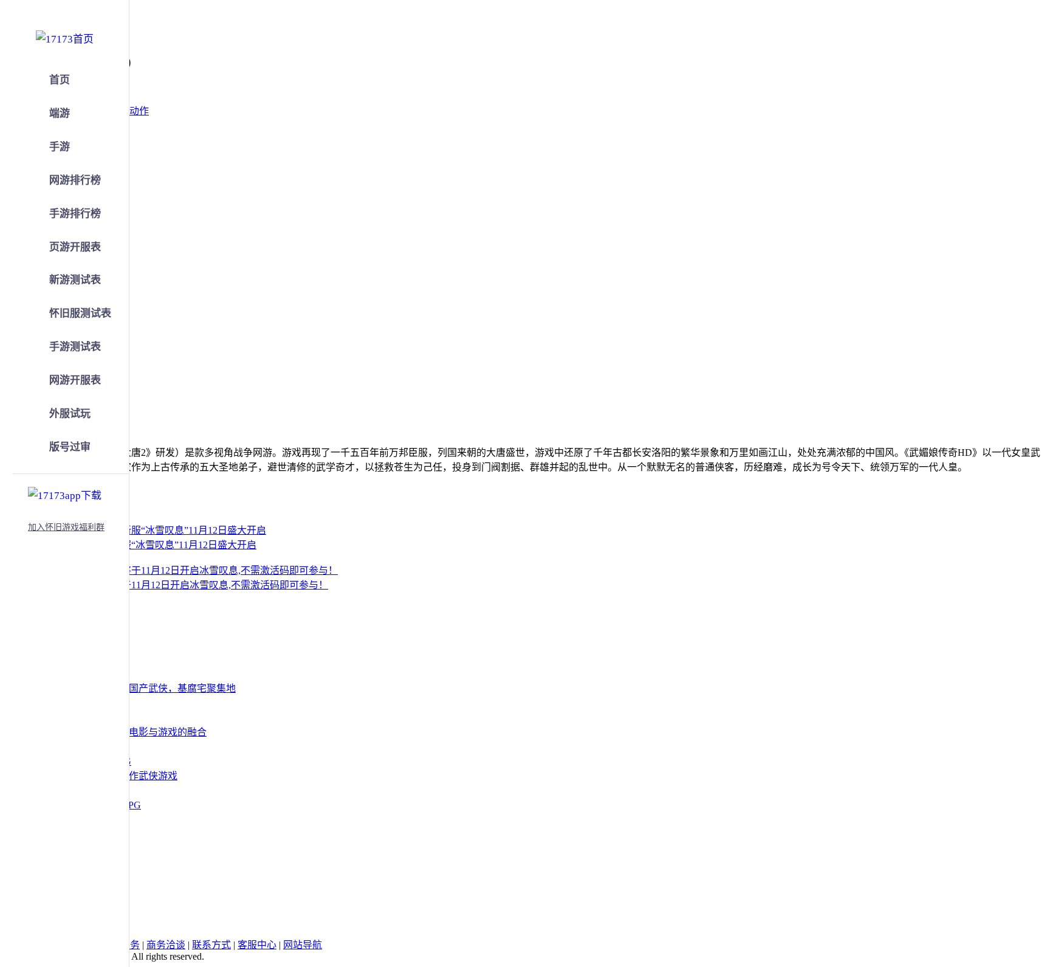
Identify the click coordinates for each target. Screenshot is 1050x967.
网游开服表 (75, 380)
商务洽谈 (165, 945)
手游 (59, 147)
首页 (59, 80)
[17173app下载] (64, 493)
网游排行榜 (75, 180)
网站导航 (302, 945)
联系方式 (211, 945)
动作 (139, 111)
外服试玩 (70, 413)
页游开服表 (75, 247)
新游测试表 (75, 280)
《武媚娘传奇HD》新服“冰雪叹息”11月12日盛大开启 (142, 545)
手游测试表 (75, 347)
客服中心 (257, 945)
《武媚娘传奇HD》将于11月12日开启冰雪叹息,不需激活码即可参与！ (178, 585)
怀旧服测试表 (80, 313)
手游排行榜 (75, 213)
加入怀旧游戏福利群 (66, 527)
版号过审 (70, 447)
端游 (59, 113)
